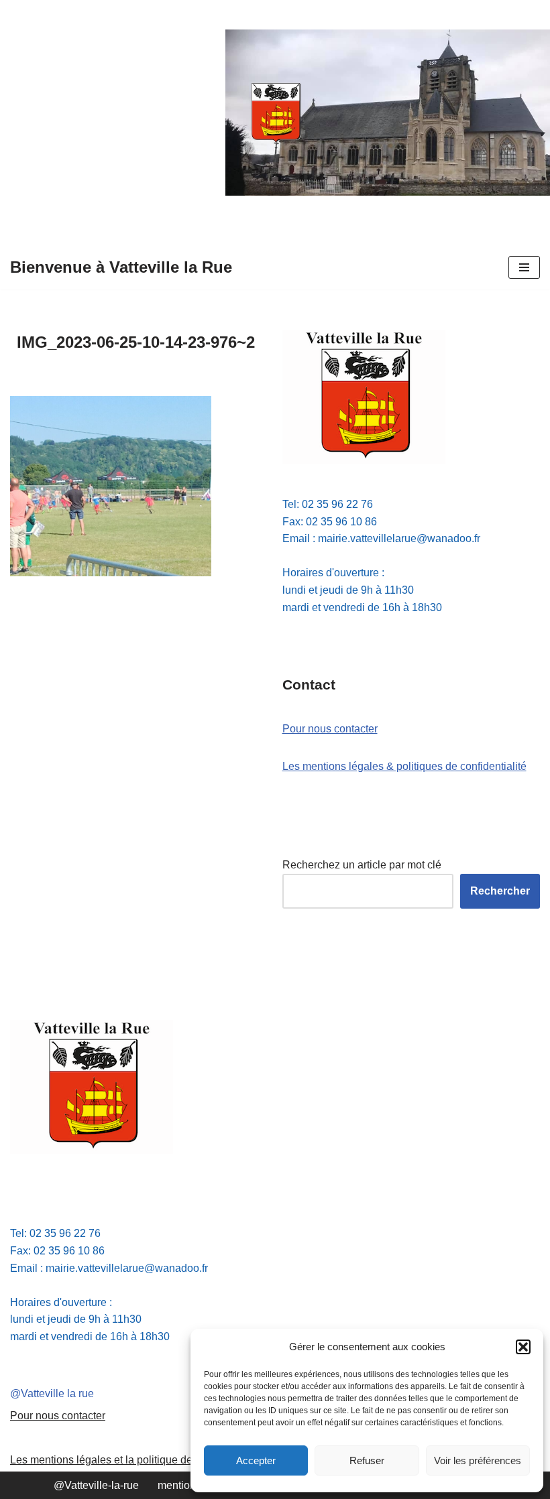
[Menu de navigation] (524, 267)
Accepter (256, 1460)
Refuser (366, 1460)
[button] (523, 1347)
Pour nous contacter (330, 728)
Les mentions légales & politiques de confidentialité (404, 766)
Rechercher (500, 891)
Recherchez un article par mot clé (361, 864)
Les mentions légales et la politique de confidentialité (136, 1459)
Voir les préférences (477, 1460)
